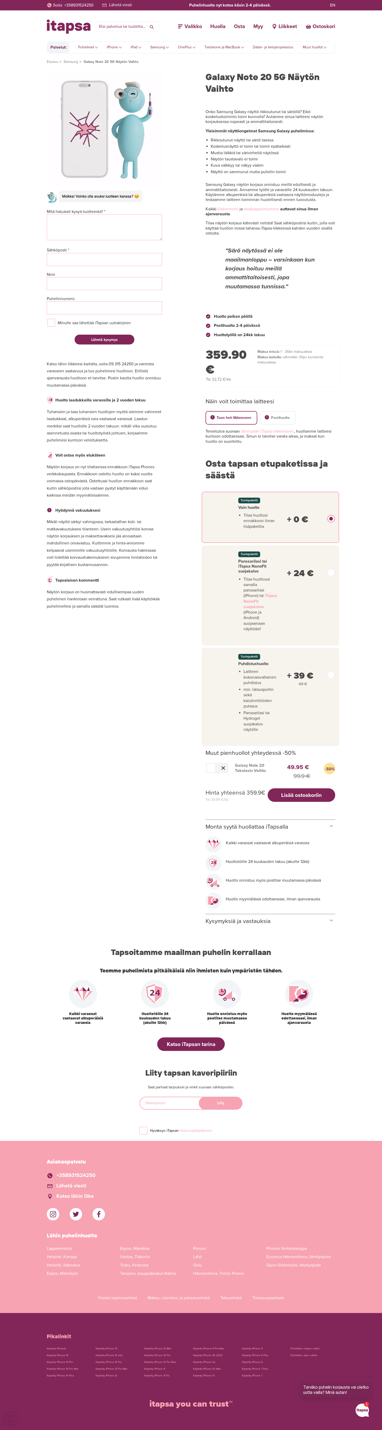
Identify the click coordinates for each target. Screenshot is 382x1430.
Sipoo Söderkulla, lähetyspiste (293, 1265)
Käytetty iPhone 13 (106, 1348)
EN (332, 5)
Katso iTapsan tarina (191, 1044)
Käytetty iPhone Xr (204, 1375)
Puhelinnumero (61, 298)
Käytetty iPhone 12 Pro (157, 1355)
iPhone (112, 47)
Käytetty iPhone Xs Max (207, 1369)
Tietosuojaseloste (268, 1298)
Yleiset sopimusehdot (117, 1298)
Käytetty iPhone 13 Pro (109, 1362)
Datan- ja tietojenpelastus (273, 47)
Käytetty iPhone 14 (57, 1355)
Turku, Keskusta (134, 1265)
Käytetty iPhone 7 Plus (255, 1369)
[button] (11, 1418)
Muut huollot (313, 47)
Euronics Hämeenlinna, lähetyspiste (298, 1257)
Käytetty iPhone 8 (252, 1362)
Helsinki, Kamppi (62, 1257)
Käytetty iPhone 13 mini (109, 1355)
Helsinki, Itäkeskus (63, 1265)
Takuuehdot (231, 1298)
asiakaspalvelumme (261, 209)
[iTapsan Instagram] (53, 1214)
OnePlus (185, 47)
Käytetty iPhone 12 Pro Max (160, 1362)
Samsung (157, 47)
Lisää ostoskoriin (301, 795)
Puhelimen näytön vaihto (305, 1348)
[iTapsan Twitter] (76, 1214)
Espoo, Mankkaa (134, 1248)
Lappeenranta (59, 1248)
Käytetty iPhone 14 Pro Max (62, 1369)
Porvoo (199, 1248)
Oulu (197, 1265)
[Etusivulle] (68, 26)
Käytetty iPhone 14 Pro (60, 1362)
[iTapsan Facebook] (99, 1214)
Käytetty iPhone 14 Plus (60, 1375)
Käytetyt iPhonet (56, 1348)
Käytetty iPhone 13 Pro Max (111, 1369)
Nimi (51, 274)
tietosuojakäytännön (196, 1130)
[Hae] (152, 26)
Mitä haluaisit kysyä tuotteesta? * (76, 211)
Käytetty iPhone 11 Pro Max (208, 1348)
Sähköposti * (58, 250)
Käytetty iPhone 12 (106, 1375)
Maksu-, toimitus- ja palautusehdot (179, 1298)
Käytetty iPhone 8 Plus (255, 1355)
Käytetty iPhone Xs (204, 1362)
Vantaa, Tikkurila (135, 1257)
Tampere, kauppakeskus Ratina (148, 1273)
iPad (134, 47)
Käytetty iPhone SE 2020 (207, 1355)
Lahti (197, 1257)
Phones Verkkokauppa (286, 1248)
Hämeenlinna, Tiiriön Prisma (218, 1273)
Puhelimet (86, 47)
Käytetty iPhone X (252, 1348)
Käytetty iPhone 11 (154, 1369)
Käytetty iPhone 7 (252, 1375)
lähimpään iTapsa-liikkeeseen (267, 431)
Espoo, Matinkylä (62, 1273)
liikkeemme (228, 209)
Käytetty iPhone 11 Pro (157, 1375)
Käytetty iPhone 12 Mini (157, 1348)
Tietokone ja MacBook (222, 47)
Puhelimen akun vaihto (304, 1355)
